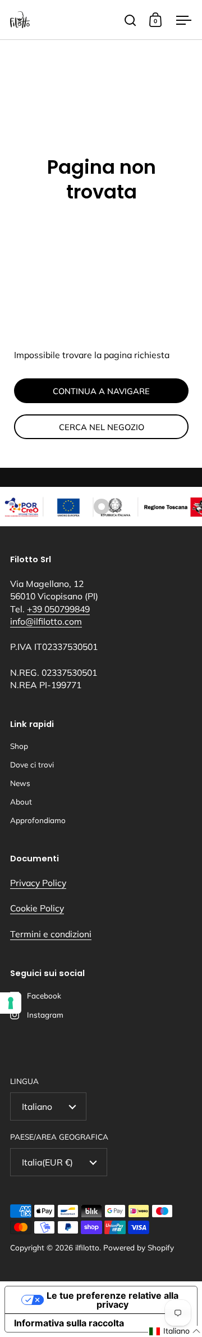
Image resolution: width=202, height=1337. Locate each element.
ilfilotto (87, 1247)
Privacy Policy (38, 882)
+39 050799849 (58, 609)
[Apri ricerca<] (130, 20)
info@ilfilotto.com (46, 621)
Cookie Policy (37, 908)
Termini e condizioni (50, 933)
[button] (175, 1331)
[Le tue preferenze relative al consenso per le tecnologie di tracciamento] (10, 1003)
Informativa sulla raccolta (69, 1323)
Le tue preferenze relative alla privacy (112, 1300)
